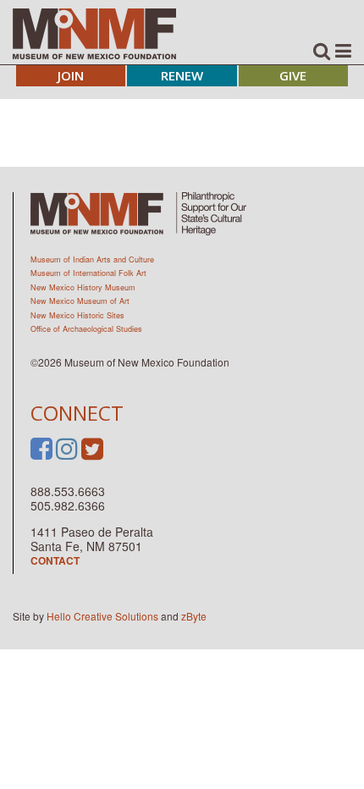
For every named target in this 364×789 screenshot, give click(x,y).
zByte (194, 616)
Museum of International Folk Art (88, 273)
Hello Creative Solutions (102, 616)
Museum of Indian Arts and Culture (92, 259)
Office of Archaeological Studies (86, 328)
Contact (55, 560)
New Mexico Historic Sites (77, 315)
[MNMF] (94, 33)
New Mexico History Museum (82, 287)
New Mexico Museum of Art (80, 300)
